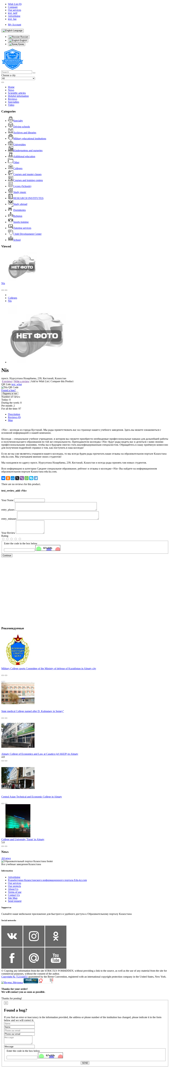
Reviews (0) (14, 417)
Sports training (21, 222)
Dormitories (19, 210)
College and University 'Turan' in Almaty (22, 839)
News (11, 90)
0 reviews (7, 381)
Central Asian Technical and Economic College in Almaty (31, 796)
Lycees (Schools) (22, 186)
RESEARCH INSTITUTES (28, 198)
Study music (19, 192)
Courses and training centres (28, 180)
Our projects (14, 886)
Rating (4, 535)
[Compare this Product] (2, 290)
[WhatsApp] (27, 478)
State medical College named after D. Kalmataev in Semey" (32, 711)
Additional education (24, 156)
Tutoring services (22, 228)
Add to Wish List (40, 381)
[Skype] (31, 478)
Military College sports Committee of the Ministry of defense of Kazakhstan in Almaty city (48, 668)
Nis (3, 283)
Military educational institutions (29, 138)
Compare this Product (62, 381)
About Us (13, 889)
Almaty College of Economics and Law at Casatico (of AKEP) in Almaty (39, 754)
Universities (19, 144)
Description (14, 414)
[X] (17, 478)
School (17, 239)
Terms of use (14, 892)
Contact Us (14, 895)
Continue (7, 555)
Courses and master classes (27, 174)
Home (11, 87)
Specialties (13, 102)
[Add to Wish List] (6, 290)
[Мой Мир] (13, 478)
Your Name (7, 500)
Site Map (12, 898)
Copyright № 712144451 (14, 976)
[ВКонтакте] (3, 478)
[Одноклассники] (8, 478)
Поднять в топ (10, 393)
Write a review (21, 381)
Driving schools (21, 126)
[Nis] (37, 362)
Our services (14, 883)
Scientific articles (17, 93)
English (23, 40)
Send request (14, 901)
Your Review (8, 532)
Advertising (14, 877)
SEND (85, 1063)
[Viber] (22, 478)
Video (11, 105)
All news (6, 858)
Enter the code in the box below (20, 543)
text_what (16, 384)
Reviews (12, 99)
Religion (17, 216)
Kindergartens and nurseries (27, 150)
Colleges (17, 168)
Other (16, 162)
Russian (24, 37)
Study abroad (20, 204)
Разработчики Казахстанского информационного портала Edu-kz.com (47, 880)
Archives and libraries (24, 132)
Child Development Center (27, 234)
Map (10, 420)
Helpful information (18, 96)
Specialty (18, 120)
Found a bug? (8, 390)
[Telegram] (36, 478)
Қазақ (21, 44)
